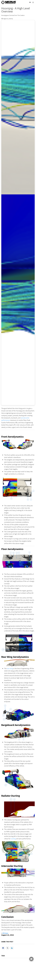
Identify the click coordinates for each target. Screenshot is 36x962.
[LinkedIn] (12, 948)
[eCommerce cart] (29, 2)
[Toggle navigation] (33, 2)
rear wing (10, 668)
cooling (13, 839)
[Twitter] (7, 948)
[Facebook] (3, 948)
